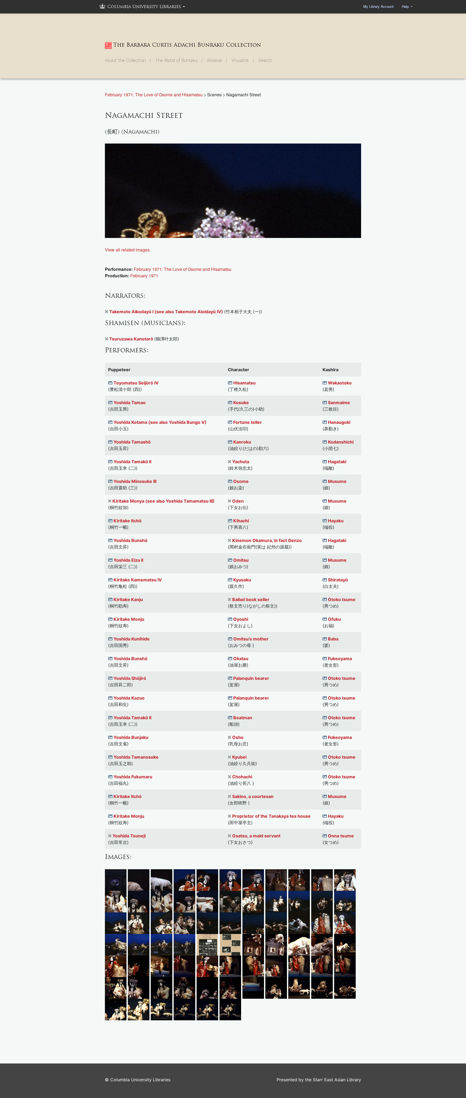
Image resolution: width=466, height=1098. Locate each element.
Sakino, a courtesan (252, 796)
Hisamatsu (244, 383)
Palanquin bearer (251, 678)
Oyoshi (240, 619)
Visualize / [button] (242, 60)
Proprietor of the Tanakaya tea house (271, 816)
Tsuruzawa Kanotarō (131, 339)
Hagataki (337, 461)
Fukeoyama (340, 658)
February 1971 (144, 275)
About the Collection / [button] (128, 60)
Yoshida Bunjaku (131, 737)
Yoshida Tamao (130, 402)
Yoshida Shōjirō (130, 678)
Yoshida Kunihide (132, 639)
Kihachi (241, 520)
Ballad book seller (250, 599)
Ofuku (334, 619)
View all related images (127, 250)
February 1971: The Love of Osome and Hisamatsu (154, 94)
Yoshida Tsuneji (129, 835)
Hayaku (336, 520)
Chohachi (242, 776)
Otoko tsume (341, 599)
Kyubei (239, 757)
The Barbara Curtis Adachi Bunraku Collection (187, 45)
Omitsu (241, 560)
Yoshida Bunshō (131, 540)
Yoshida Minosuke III (135, 481)
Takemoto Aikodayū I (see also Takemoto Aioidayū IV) (166, 311)
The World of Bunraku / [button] (179, 60)
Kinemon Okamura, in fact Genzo (267, 540)
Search (265, 60)
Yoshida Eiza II (128, 560)
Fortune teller (247, 422)
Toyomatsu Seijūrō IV (136, 383)
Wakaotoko (340, 383)
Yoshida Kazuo (129, 698)
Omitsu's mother (251, 639)
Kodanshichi (341, 442)
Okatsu (240, 658)
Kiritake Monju (129, 619)
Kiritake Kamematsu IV (138, 579)
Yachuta (240, 461)
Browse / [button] (217, 60)
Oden (238, 501)
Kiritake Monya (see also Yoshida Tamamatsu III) (163, 501)
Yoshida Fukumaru (133, 776)
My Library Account (378, 6)
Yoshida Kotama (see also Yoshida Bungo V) (160, 422)
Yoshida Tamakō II (132, 461)
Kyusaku (242, 579)
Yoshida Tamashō (132, 442)
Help (406, 6)
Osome (241, 481)
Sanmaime (339, 402)
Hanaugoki (339, 422)
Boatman (242, 717)
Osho (238, 737)
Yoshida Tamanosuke (136, 757)
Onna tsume (341, 835)
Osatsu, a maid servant (256, 835)
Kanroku (242, 442)
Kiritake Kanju (128, 599)
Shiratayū (338, 579)
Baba (333, 639)
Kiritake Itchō (128, 520)
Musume (337, 481)
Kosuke (241, 402)
